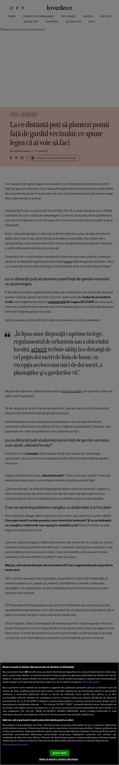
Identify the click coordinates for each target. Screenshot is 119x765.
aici (41, 704)
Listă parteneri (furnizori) (15, 744)
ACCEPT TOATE (60, 753)
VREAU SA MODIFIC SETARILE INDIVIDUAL (58, 759)
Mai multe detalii (90, 682)
